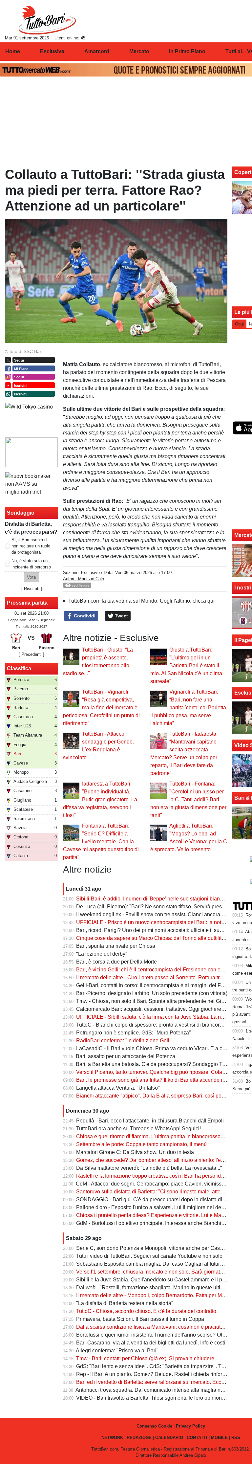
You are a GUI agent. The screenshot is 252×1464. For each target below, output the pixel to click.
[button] (31, 577)
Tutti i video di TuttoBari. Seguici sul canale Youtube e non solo (149, 1256)
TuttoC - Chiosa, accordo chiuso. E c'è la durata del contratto (146, 1311)
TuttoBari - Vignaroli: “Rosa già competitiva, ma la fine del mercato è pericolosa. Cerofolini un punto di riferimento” (101, 707)
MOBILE (219, 1437)
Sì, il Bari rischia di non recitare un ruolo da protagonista (30, 546)
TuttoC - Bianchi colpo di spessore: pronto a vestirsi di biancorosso (153, 1025)
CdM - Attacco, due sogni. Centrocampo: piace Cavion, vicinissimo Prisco (161, 1184)
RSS (235, 1437)
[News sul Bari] (47, 20)
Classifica (19, 668)
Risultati (31, 588)
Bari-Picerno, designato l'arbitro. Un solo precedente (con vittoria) (151, 993)
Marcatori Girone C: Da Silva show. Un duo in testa (135, 1152)
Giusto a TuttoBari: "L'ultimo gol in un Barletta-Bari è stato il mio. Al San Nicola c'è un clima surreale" (186, 665)
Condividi (84, 615)
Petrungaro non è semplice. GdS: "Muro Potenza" (133, 1032)
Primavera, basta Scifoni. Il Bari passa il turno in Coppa (140, 1319)
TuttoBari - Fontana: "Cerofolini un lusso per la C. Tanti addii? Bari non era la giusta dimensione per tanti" (188, 799)
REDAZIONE (139, 1437)
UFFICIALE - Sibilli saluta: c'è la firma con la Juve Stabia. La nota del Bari (161, 1017)
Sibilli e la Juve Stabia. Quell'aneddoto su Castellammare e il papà (153, 1279)
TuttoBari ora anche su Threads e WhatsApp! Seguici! (138, 1128)
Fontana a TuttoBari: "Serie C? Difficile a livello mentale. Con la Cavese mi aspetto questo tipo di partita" (101, 841)
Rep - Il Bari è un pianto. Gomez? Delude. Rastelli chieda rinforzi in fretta (160, 1374)
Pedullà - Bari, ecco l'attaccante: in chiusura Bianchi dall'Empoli (150, 1120)
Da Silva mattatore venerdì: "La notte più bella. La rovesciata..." (149, 1168)
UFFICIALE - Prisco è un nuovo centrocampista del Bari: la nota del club (160, 922)
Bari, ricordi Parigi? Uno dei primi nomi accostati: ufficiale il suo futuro (156, 930)
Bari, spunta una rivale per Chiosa (115, 946)
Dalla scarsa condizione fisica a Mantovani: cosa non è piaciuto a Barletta (161, 1327)
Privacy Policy (190, 1426)
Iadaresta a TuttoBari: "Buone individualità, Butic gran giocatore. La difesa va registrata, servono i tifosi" (100, 799)
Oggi (239, 324)
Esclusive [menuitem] (52, 51)
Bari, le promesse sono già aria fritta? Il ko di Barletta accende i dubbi (156, 1080)
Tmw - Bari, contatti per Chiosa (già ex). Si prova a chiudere (145, 1358)
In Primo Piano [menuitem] (187, 51)
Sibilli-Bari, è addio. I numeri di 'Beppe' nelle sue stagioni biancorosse (157, 898)
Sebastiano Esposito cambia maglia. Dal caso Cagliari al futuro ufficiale (159, 1264)
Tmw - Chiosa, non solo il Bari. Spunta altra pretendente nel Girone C (156, 1001)
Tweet (121, 615)
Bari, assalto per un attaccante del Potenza (125, 1056)
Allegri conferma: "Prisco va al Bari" (117, 1350)
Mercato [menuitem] (139, 51)
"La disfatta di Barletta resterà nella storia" (124, 1303)
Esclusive (90, 572)
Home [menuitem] (12, 51)
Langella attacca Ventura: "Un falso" (118, 1088)
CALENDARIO (169, 1437)
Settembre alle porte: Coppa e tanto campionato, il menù (141, 1144)
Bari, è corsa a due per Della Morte (116, 962)
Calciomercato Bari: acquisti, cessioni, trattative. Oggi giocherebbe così (158, 1009)
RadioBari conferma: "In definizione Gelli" (124, 1040)
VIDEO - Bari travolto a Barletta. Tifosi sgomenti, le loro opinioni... (151, 1398)
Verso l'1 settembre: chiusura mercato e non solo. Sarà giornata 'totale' (157, 1272)
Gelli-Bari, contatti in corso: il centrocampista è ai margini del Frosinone (158, 985)
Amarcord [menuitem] (96, 51)
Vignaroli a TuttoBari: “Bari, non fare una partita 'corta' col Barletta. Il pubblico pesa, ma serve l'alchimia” (188, 707)
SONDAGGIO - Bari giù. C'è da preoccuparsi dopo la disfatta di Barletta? (160, 1199)
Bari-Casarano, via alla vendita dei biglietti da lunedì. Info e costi (150, 1342)
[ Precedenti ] (31, 654)
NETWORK (112, 1437)
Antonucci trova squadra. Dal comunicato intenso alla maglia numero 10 (158, 1390)
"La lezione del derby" (101, 954)
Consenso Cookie (154, 1426)
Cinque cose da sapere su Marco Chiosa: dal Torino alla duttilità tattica (158, 938)
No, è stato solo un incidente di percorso (31, 563)
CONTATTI (197, 1437)
